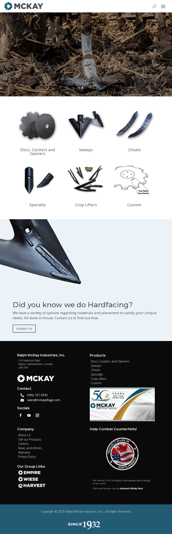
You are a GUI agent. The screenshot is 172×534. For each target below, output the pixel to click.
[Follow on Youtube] (29, 415)
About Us (24, 73)
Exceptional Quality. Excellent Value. (82, 34)
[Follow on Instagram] (37, 415)
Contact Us (24, 328)
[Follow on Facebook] (20, 415)
